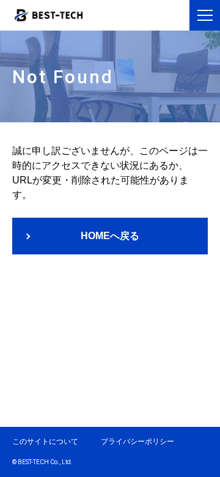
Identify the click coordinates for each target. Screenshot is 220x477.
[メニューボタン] (204, 15)
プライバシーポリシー (137, 441)
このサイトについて (45, 441)
